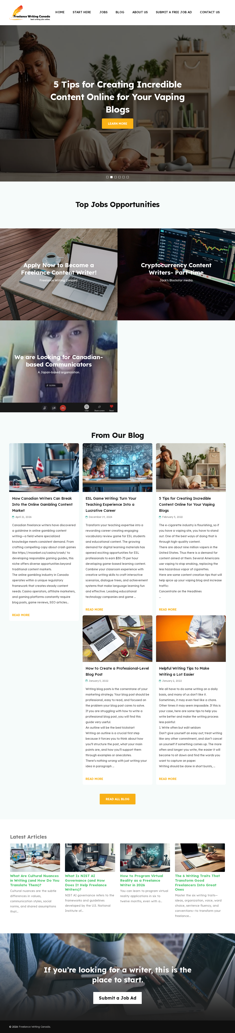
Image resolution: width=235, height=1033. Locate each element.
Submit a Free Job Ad (174, 12)
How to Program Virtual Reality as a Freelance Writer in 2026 (141, 880)
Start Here (82, 12)
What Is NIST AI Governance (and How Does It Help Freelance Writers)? (86, 883)
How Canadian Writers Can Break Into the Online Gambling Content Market (42, 504)
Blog (120, 12)
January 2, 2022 (172, 680)
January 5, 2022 (98, 680)
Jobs (103, 12)
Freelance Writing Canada (34, 1026)
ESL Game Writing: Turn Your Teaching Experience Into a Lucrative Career (111, 504)
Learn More (117, 123)
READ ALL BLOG (117, 799)
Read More (21, 615)
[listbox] (117, 103)
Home (60, 12)
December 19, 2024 (100, 517)
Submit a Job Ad (117, 998)
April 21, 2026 (23, 517)
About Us (140, 12)
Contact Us (210, 12)
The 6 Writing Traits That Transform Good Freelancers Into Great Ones (197, 883)
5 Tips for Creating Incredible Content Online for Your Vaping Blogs (187, 504)
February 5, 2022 (172, 517)
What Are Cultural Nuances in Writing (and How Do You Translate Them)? (34, 880)
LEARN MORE (59, 309)
